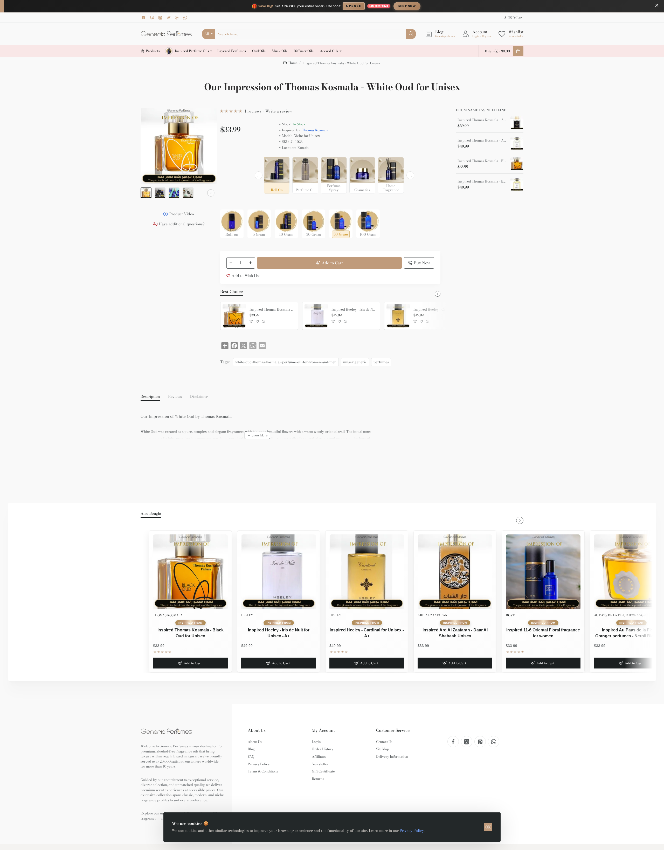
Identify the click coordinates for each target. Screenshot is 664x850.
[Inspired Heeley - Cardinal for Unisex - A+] (398, 316)
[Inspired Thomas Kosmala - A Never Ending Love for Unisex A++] (516, 122)
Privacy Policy (412, 830)
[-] (231, 262)
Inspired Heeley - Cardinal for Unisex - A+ (435, 309)
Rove (510, 615)
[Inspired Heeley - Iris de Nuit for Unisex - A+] (316, 316)
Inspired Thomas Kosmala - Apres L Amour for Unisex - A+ (482, 140)
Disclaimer (199, 396)
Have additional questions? (182, 224)
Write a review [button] (278, 111)
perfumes (381, 362)
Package (228, 201)
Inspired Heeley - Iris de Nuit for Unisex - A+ (353, 309)
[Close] (657, 5)
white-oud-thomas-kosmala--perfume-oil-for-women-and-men (285, 362)
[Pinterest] (178, 17)
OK (488, 827)
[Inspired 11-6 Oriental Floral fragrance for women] (543, 571)
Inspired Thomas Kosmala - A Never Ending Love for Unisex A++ (482, 120)
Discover (450, 6)
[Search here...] (411, 34)
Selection (229, 162)
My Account (323, 730)
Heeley (247, 615)
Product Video (181, 214)
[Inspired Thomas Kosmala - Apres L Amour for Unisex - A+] (516, 143)
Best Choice (231, 292)
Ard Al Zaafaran (432, 615)
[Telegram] (169, 17)
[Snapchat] (153, 17)
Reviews (175, 396)
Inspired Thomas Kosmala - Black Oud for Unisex (272, 309)
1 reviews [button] (253, 111)
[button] (146, 193)
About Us (257, 730)
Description (150, 396)
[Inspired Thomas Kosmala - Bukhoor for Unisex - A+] (516, 184)
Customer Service (393, 730)
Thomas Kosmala (315, 130)
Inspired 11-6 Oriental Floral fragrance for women (543, 633)
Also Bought (151, 513)
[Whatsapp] (186, 17)
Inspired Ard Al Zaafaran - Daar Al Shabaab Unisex (455, 633)
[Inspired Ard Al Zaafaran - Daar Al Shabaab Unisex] (455, 571)
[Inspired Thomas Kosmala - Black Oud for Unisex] (234, 316)
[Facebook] (144, 17)
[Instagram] (161, 17)
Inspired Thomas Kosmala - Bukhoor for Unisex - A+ (482, 181)
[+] (250, 262)
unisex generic (355, 362)
